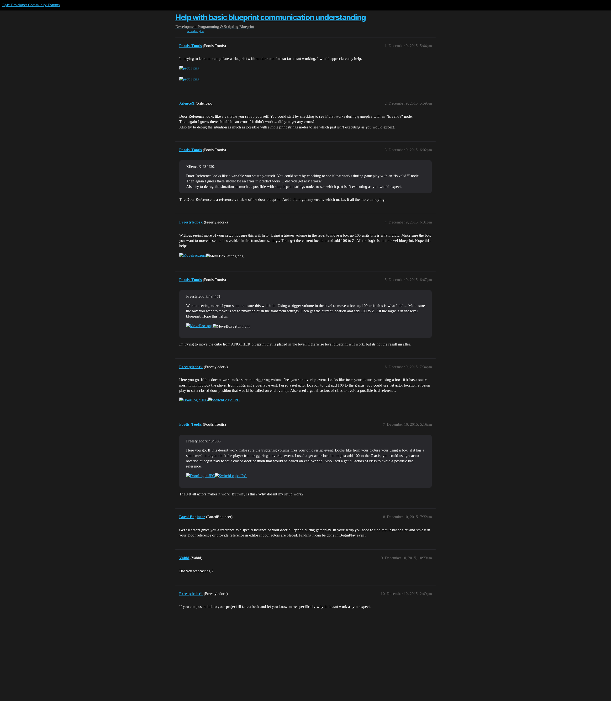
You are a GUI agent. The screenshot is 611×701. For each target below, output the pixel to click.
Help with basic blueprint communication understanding (270, 17)
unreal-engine (195, 31)
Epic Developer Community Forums (31, 5)
